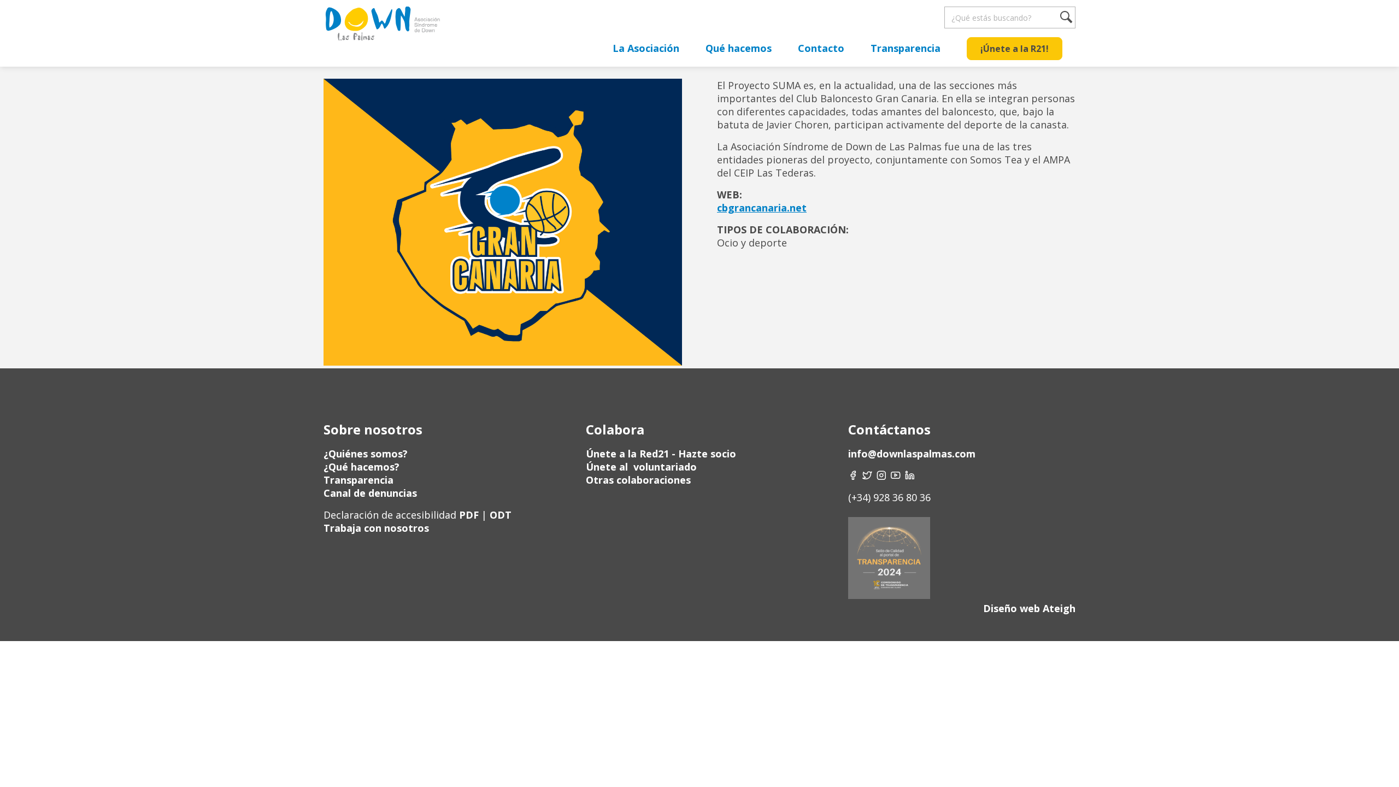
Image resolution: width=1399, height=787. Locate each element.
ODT (499, 514)
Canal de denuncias (370, 493)
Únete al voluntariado (641, 466)
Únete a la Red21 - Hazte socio (661, 453)
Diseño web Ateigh (1029, 608)
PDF (469, 514)
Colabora (615, 429)
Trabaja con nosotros (376, 528)
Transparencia (905, 48)
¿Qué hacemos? (361, 466)
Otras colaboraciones (638, 479)
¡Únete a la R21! (1014, 49)
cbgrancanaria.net (762, 207)
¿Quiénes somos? (366, 453)
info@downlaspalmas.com (911, 453)
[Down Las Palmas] (382, 27)
